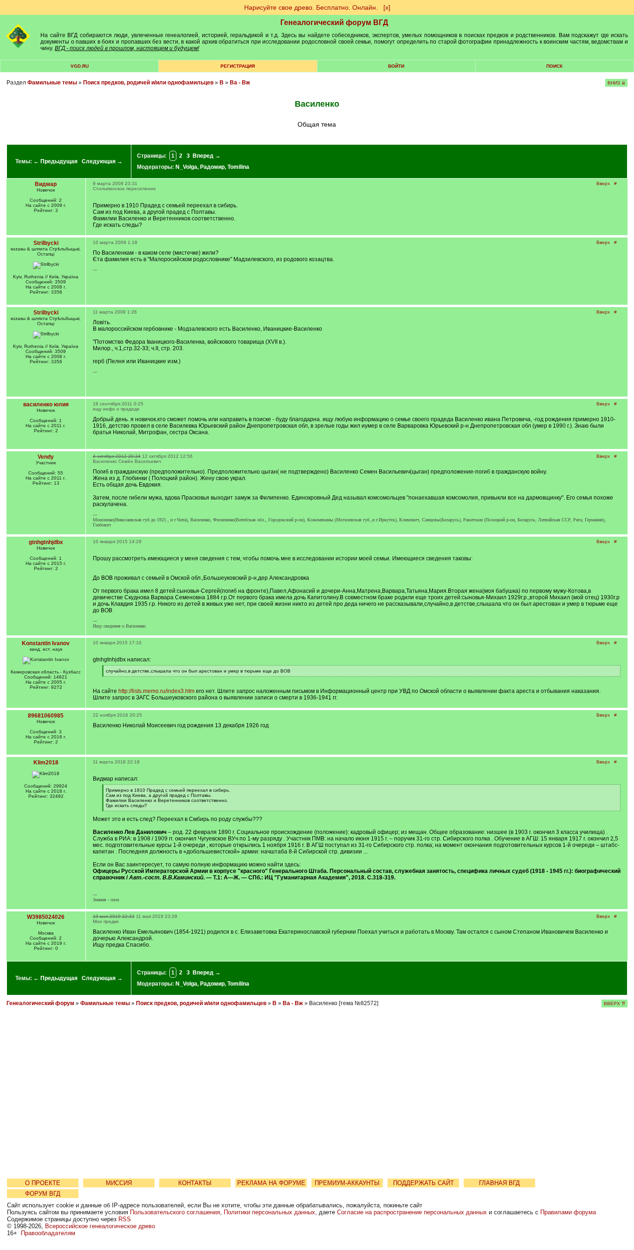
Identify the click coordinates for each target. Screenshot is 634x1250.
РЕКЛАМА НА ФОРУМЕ (271, 1182)
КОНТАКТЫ (195, 1182)
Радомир (212, 167)
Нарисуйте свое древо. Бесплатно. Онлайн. (311, 7)
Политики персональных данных (269, 1212)
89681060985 (46, 715)
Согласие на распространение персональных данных (412, 1212)
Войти (396, 66)
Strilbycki (45, 243)
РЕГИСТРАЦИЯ (237, 66)
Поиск (554, 66)
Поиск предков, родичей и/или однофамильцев (148, 82)
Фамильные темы (52, 82)
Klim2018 (45, 762)
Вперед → (206, 156)
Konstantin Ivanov (46, 643)
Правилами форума (568, 1212)
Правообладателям (48, 1233)
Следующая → (102, 161)
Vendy (46, 457)
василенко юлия (46, 404)
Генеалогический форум (40, 1003)
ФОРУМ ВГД (42, 1193)
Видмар (46, 184)
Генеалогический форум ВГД (334, 22)
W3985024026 (46, 917)
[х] (386, 7)
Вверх (603, 183)
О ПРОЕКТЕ (42, 1182)
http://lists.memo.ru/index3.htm (156, 691)
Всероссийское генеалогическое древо (100, 1226)
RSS (124, 1219)
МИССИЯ (119, 1182)
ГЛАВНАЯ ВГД (499, 1182)
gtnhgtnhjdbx (46, 542)
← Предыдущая (55, 161)
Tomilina (238, 167)
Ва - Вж (240, 82)
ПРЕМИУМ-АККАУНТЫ (347, 1182)
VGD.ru (80, 66)
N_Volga (186, 167)
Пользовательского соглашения (175, 1212)
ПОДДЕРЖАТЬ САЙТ (423, 1182)
